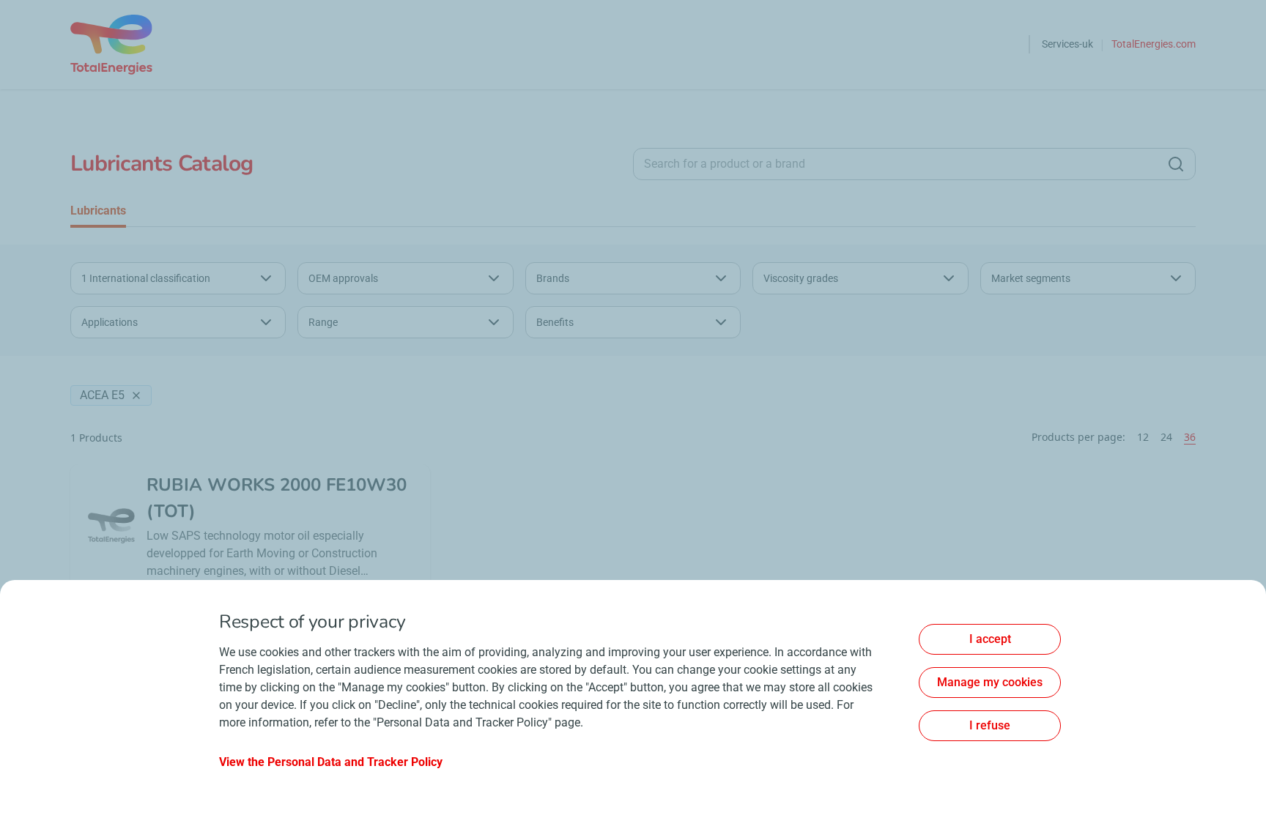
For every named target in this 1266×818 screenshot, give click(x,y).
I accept (990, 639)
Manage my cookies (990, 682)
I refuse (989, 725)
